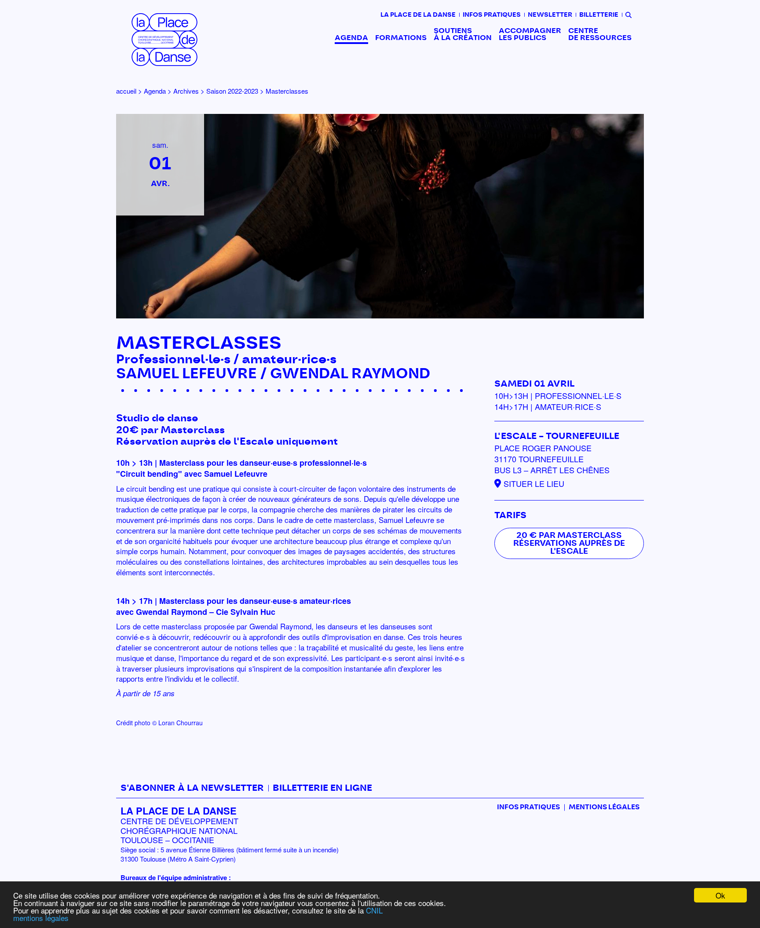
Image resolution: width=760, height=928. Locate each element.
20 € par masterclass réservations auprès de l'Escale (569, 543)
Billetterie (598, 15)
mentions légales (41, 917)
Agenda (351, 37)
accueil (126, 90)
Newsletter (550, 15)
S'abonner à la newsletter (192, 788)
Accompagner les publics (530, 34)
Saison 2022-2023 (232, 90)
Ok (720, 895)
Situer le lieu (534, 483)
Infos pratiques (492, 15)
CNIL (374, 910)
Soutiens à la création (463, 34)
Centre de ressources (600, 34)
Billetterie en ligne (322, 788)
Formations (401, 37)
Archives (186, 90)
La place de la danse (418, 15)
